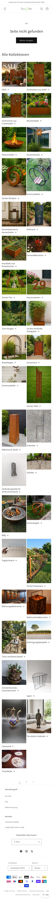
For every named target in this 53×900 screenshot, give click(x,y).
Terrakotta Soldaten (36, 736)
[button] (5, 9)
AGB (47, 891)
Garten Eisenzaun (35, 586)
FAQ (6, 802)
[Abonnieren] (39, 842)
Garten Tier (7, 297)
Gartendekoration (35, 255)
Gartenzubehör (9, 385)
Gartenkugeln (33, 523)
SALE (4, 89)
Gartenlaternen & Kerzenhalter (10, 231)
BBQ (4, 535)
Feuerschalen (8, 154)
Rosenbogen (7, 362)
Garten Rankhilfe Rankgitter (34, 330)
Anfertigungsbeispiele (37, 642)
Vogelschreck (8, 560)
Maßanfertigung (11, 807)
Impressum (36, 895)
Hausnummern (34, 297)
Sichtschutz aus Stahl (37, 89)
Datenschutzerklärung (36, 891)
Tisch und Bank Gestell (12, 656)
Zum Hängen (8, 328)
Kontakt (8, 796)
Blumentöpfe (33, 120)
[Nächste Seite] (33, 782)
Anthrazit (31, 229)
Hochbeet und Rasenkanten (8, 265)
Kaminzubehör (33, 194)
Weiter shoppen (26, 40)
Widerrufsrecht (22, 891)
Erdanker (31, 445)
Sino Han (12, 891)
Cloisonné (6, 746)
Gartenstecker (33, 154)
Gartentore (32, 362)
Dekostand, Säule (10, 449)
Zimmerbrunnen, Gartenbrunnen (9, 689)
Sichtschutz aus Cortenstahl (9, 122)
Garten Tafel (32, 406)
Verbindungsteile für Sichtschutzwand (11, 490)
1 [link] (19, 782)
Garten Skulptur (9, 198)
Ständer (30, 472)
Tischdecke (7, 771)
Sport (29, 696)
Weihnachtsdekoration (37, 617)
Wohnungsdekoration (12, 606)
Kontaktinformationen (23, 895)
